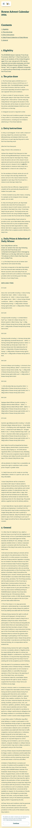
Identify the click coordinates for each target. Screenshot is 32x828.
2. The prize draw (6, 32)
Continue (16, 823)
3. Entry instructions (7, 35)
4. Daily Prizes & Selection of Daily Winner (14, 37)
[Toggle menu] (6, 3)
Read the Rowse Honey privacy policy (14, 820)
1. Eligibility (4, 29)
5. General (4, 40)
